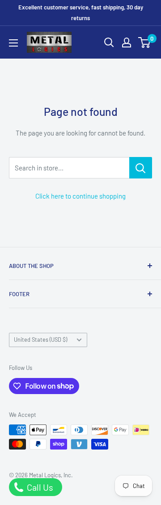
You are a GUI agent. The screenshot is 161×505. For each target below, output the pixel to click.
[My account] (126, 42)
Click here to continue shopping (80, 196)
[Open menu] (13, 43)
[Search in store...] (140, 167)
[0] (144, 42)
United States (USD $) (40, 339)
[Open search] (109, 42)
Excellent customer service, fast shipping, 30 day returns (80, 12)
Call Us (39, 487)
